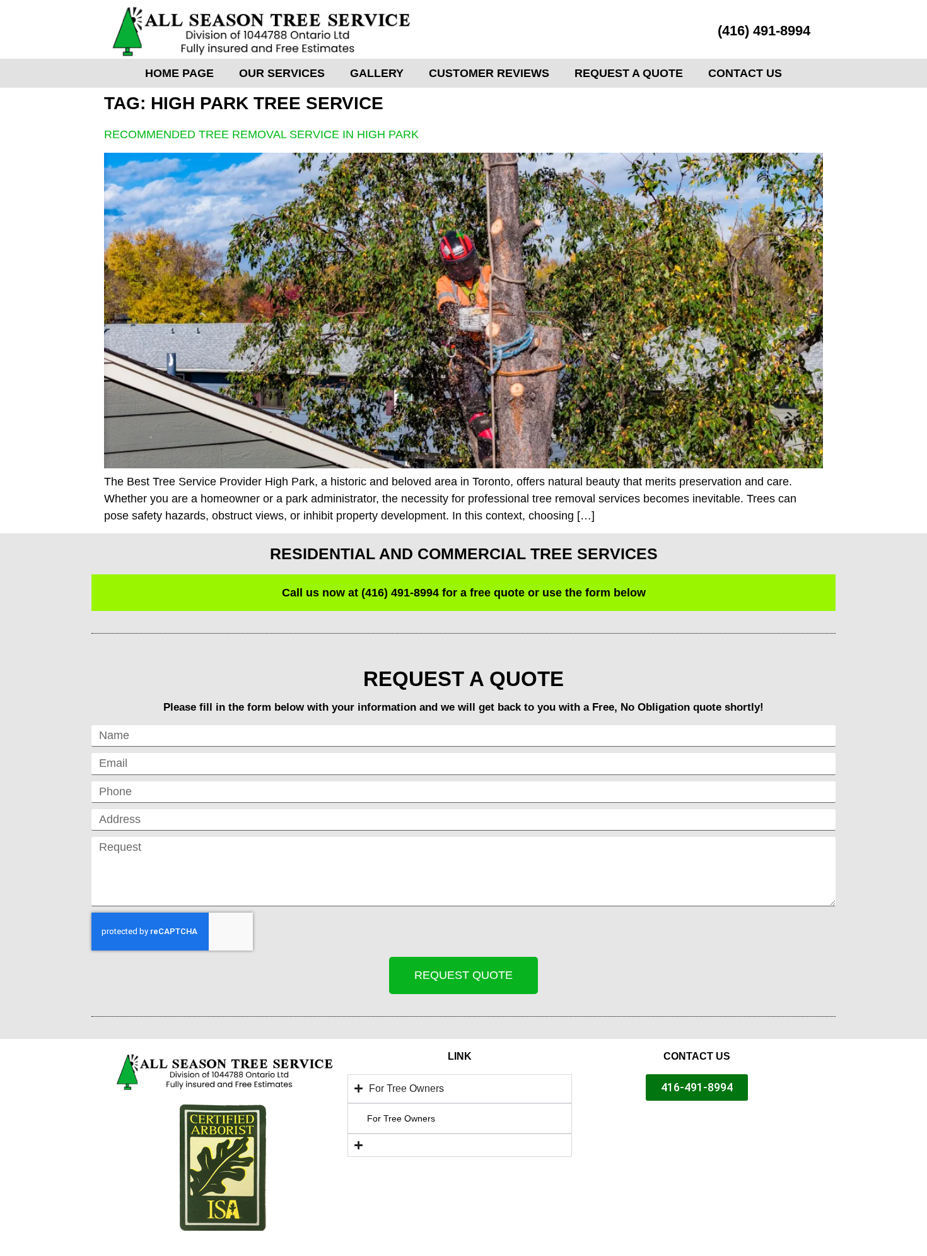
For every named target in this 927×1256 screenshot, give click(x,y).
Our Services (282, 73)
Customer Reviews (489, 73)
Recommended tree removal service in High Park (261, 134)
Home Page (179, 73)
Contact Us (745, 73)
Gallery (377, 73)
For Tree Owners (401, 1118)
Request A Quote (628, 73)
